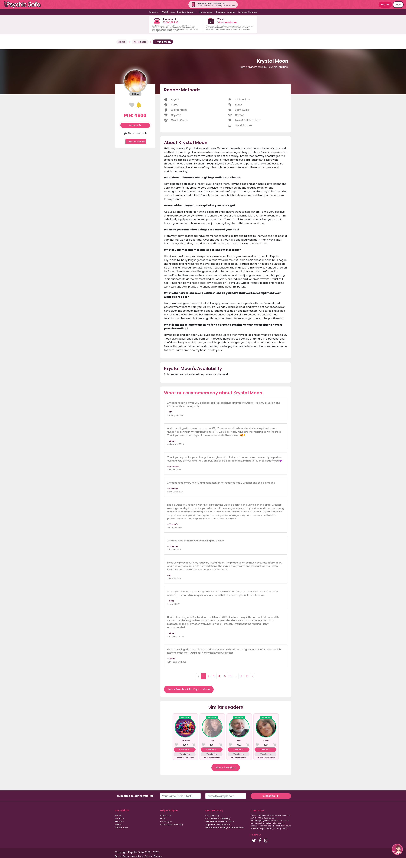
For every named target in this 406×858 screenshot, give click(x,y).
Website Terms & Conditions (219, 821)
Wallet (165, 12)
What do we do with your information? (224, 827)
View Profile (185, 754)
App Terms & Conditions (217, 824)
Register (385, 4)
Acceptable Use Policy (171, 824)
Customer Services (247, 12)
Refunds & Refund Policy (217, 818)
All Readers (140, 41)
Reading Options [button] (186, 12)
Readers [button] (153, 12)
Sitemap (158, 856)
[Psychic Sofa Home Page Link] (24, 4)
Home (121, 41)
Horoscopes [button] (205, 12)
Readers (119, 821)
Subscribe (268, 796)
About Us (119, 818)
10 (247, 676)
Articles (231, 12)
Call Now (134, 125)
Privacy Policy (212, 815)
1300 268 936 (170, 22)
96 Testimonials (137, 133)
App (172, 12)
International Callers (141, 856)
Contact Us (165, 815)
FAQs (162, 818)
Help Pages (166, 821)
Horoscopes (121, 827)
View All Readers (225, 767)
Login (398, 4)
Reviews (220, 12)
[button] (397, 849)
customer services (259, 826)
